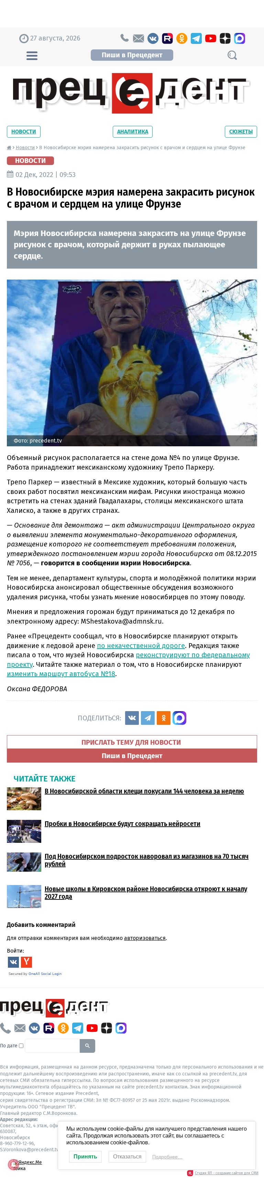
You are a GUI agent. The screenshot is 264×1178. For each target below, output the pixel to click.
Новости (23, 131)
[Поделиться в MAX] (179, 718)
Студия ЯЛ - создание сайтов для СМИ (226, 1173)
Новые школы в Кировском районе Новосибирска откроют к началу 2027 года (146, 892)
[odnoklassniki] (181, 38)
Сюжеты (241, 131)
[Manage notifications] (13, 1164)
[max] (239, 38)
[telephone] (124, 38)
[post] (138, 38)
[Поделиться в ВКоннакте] (132, 718)
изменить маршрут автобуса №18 (61, 674)
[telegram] (196, 38)
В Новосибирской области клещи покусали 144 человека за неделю (144, 791)
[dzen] (225, 38)
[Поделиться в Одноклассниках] (163, 718)
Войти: (15, 950)
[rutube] (167, 38)
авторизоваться (145, 938)
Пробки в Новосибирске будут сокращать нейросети (122, 824)
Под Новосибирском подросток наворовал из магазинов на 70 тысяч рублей (147, 860)
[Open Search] (232, 55)
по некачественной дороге (141, 645)
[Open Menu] (31, 54)
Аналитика (132, 131)
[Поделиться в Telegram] (148, 718)
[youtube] (210, 38)
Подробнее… (167, 1156)
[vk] (152, 38)
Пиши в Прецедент (132, 55)
